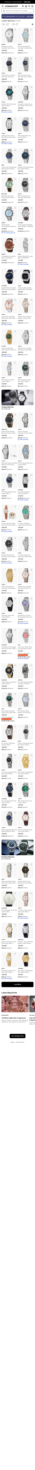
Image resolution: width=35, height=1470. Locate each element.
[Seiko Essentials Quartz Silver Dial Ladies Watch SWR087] (15, 864)
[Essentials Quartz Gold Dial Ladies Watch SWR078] (15, 953)
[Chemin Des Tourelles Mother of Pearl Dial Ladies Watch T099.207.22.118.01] (31, 299)
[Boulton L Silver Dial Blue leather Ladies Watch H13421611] (31, 925)
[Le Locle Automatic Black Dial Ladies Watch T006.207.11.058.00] (15, 755)
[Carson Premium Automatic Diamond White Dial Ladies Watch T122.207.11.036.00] (31, 414)
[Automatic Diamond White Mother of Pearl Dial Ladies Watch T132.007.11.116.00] (15, 446)
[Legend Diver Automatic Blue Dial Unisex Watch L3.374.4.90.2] (15, 271)
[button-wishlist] (29, 6)
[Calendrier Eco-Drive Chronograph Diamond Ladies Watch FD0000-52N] (31, 598)
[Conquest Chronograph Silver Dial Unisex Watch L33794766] (15, 630)
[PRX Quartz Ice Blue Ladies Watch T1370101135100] (15, 363)
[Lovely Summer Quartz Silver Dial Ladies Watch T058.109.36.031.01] (15, 506)
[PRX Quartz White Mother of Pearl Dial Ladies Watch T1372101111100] (31, 694)
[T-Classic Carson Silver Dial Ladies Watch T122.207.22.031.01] (31, 893)
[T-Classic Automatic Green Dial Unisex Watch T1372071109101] (31, 506)
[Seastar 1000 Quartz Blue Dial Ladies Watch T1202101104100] (31, 150)
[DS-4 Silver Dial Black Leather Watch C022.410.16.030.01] (15, 726)
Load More (17, 984)
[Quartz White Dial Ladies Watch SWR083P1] (31, 239)
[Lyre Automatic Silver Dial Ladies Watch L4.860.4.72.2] (15, 893)
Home (12, 1042)
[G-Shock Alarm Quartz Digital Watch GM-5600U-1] (31, 271)
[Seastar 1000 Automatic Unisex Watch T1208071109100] (15, 87)
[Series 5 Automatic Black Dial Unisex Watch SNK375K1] (31, 726)
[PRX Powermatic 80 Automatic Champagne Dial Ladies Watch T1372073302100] (15, 569)
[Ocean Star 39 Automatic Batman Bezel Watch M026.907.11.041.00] (15, 150)
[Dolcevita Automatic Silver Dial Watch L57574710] (31, 475)
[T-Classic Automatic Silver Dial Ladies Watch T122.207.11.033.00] (31, 538)
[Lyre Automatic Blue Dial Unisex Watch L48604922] (15, 784)
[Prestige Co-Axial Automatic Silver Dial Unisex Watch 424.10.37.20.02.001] (15, 29)
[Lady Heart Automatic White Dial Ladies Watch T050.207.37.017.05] (15, 299)
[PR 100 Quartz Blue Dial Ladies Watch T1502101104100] (15, 475)
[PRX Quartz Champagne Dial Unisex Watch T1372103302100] (31, 755)
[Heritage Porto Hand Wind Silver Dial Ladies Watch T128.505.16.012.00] (15, 118)
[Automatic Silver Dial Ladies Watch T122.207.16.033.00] (15, 598)
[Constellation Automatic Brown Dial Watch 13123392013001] (15, 239)
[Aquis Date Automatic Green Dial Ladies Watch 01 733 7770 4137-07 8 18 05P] (15, 694)
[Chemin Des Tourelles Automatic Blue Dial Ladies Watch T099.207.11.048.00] (15, 58)
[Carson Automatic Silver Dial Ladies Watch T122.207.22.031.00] (15, 925)
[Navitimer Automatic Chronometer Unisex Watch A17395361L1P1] (15, 179)
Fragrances (4, 1015)
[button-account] (26, 6)
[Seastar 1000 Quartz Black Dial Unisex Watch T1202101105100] (15, 538)
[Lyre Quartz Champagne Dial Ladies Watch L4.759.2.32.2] (31, 953)
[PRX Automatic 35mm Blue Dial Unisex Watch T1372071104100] (31, 58)
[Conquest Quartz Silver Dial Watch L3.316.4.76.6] (31, 87)
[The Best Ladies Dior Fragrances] (15, 1004)
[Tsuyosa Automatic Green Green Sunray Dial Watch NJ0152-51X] (15, 331)
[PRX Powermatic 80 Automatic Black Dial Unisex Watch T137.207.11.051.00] (31, 179)
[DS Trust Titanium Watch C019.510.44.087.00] (31, 665)
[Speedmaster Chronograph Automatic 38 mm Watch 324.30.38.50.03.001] (15, 208)
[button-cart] (32, 6)
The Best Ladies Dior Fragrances (13, 1018)
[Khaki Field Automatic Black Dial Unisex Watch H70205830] (15, 414)
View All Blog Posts (17, 1036)
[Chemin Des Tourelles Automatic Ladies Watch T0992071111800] (31, 331)
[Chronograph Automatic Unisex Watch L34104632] (31, 208)
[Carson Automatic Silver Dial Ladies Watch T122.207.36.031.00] (31, 812)
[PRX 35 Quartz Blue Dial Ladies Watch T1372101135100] (31, 446)
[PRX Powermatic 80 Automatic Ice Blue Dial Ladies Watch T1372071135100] (31, 29)
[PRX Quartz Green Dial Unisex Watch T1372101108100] (31, 784)
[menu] (2, 6)
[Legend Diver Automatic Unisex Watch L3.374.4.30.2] (15, 665)
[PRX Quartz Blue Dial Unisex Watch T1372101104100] (31, 118)
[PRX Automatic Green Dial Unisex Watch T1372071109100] (31, 363)
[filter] (32, 24)
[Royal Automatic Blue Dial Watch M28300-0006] (15, 812)
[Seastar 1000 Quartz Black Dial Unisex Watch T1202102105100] (31, 864)
